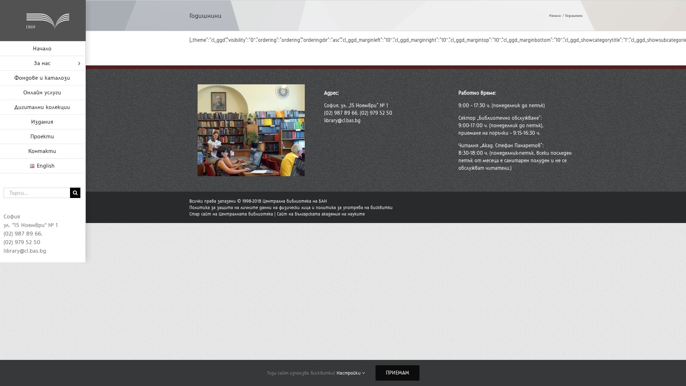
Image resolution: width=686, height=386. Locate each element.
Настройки (349, 373)
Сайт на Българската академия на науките (321, 214)
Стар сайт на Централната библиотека (231, 214)
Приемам (397, 373)
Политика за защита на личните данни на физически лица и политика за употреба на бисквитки (291, 207)
